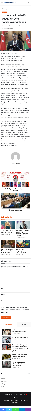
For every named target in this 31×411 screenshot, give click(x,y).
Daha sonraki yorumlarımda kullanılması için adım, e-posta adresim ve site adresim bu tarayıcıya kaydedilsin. (15, 309)
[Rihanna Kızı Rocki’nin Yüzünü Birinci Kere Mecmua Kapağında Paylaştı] (23, 225)
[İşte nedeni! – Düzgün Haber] (6, 339)
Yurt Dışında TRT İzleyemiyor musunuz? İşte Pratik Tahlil (23, 250)
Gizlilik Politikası (15, 403)
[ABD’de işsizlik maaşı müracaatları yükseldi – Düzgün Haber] (6, 364)
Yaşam (4, 386)
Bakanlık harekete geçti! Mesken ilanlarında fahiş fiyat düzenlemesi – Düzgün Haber (20, 347)
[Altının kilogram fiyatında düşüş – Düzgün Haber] (6, 357)
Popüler (24, 324)
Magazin (4, 384)
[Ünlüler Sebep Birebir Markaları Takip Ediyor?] (6, 332)
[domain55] (10, 2)
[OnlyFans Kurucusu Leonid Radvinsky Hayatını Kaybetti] (8, 244)
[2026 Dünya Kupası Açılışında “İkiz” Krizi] (8, 225)
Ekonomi (4, 378)
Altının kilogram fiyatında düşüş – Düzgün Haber (20, 355)
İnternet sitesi (5, 301)
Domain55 (15, 397)
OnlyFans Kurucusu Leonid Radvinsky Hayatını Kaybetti (7, 250)
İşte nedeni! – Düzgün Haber (20, 337)
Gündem (11, 9)
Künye (11, 400)
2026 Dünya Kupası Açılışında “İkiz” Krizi (7, 231)
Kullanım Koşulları (23, 400)
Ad (2, 288)
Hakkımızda (6, 400)
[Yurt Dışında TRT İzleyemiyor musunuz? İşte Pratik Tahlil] (23, 244)
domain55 (6, 26)
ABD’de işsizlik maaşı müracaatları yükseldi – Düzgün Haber (19, 364)
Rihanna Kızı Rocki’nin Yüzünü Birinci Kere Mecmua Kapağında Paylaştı (22, 233)
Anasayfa (5, 9)
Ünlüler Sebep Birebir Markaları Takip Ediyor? (19, 330)
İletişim (16, 400)
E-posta (3, 294)
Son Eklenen (8, 324)
